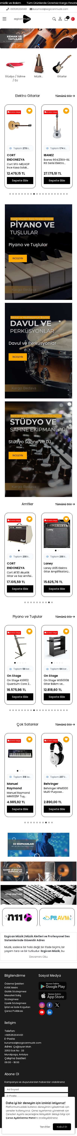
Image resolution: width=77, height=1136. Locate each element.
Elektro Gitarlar (27, 95)
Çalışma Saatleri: (15, 1058)
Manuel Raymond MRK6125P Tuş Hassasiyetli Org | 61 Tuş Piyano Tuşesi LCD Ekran (19, 794)
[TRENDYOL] (57, 917)
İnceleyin (18, 258)
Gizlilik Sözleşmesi (15, 991)
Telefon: (9, 1031)
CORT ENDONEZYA (52, 157)
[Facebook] (50, 1005)
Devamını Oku (38, 957)
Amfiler (27, 504)
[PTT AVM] (20, 917)
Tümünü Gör (64, 96)
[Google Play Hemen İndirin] (53, 986)
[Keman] (38, 38)
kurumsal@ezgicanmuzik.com (50, 9)
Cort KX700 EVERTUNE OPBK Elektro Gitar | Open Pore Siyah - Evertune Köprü (56, 166)
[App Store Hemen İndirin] (53, 996)
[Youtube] (42, 1012)
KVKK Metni (11, 987)
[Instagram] (42, 1005)
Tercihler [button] (45, 1126)
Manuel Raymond (14, 786)
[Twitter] (57, 1005)
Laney (11, 563)
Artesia (49, 676)
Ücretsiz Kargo (15, 112)
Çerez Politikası (13, 1011)
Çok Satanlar (27, 724)
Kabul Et (62, 1126)
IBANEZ (12, 155)
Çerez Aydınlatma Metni (20, 1117)
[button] (4, 19)
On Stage (14, 676)
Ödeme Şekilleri (14, 983)
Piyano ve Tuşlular (27, 616)
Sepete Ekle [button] (20, 180)
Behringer (51, 784)
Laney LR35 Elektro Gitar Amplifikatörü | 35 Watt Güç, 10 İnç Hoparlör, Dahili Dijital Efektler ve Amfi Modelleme (20, 569)
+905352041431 (18, 9)
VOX (47, 563)
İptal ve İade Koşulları (17, 1007)
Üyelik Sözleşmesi (15, 1003)
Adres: (8, 1046)
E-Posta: (9, 1039)
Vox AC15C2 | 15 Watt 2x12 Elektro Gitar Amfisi (54, 569)
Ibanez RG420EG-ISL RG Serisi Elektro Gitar (20, 161)
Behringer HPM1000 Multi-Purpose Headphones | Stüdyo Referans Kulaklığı (56, 790)
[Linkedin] (50, 1012)
